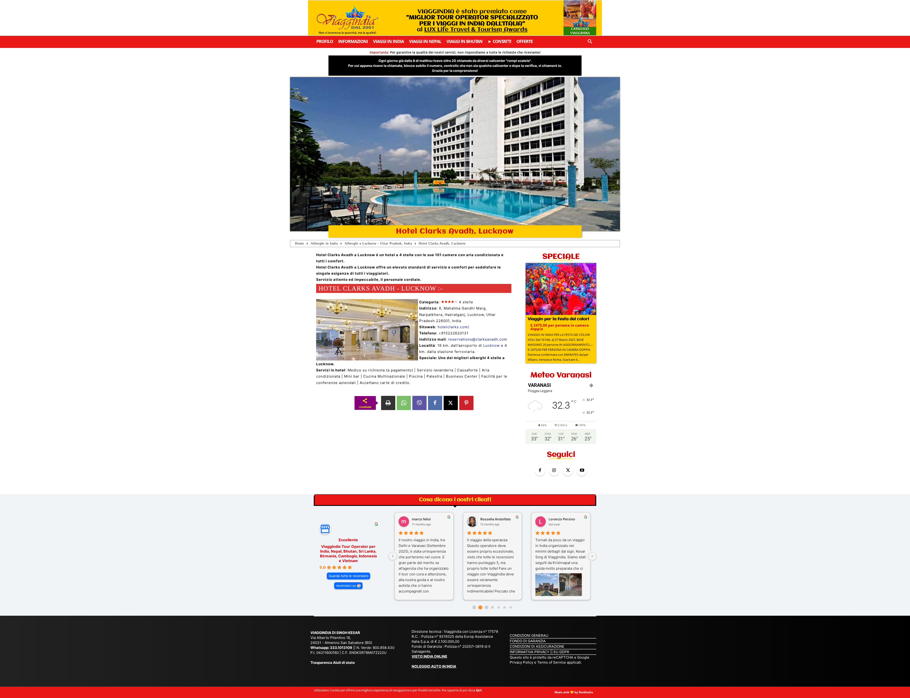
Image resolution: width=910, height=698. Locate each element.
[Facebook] (435, 403)
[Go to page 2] (486, 607)
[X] (451, 403)
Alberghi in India (324, 243)
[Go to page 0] (474, 607)
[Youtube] (582, 470)
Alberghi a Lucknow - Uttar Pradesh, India (378, 243)
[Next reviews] (592, 556)
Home (299, 243)
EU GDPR (561, 652)
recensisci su (346, 585)
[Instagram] (554, 470)
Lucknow (491, 345)
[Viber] (419, 403)
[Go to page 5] (504, 607)
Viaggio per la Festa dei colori (558, 319)
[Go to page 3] (492, 607)
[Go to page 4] (498, 607)
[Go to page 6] (511, 607)
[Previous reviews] (393, 556)
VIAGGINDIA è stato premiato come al (472, 21)
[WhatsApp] (404, 403)
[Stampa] (388, 403)
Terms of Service (551, 662)
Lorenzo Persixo (562, 519)
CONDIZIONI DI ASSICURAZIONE (537, 646)
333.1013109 (341, 647)
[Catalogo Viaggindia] (580, 17)
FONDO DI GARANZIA (528, 641)
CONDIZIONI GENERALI (529, 635)
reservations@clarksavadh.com (477, 339)
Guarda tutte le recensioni (348, 576)
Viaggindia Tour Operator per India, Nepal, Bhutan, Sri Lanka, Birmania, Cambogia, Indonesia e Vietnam (348, 553)
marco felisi (421, 519)
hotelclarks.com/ (453, 327)
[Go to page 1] (480, 607)
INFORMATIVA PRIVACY (529, 652)
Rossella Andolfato (495, 519)
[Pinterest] (466, 403)
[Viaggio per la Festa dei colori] (561, 289)
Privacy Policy (522, 662)
